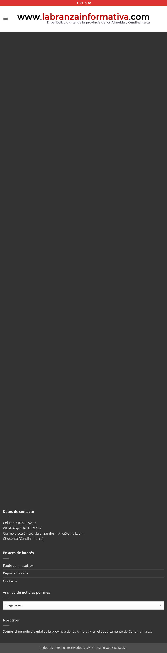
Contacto (10, 581)
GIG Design (119, 648)
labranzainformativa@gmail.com (59, 533)
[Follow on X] (85, 3)
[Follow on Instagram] (81, 3)
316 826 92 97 (31, 528)
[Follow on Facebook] (77, 3)
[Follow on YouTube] (89, 3)
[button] (5, 18)
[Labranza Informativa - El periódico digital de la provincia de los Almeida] (83, 18)
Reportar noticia (15, 573)
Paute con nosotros (18, 565)
